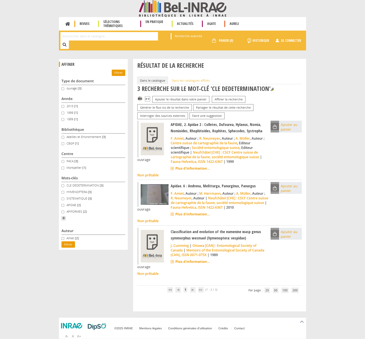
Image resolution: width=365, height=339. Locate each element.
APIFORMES (75, 211)
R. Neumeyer (209, 138)
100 (284, 290)
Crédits (223, 328)
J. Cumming (180, 245)
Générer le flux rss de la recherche (164, 107)
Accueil (67, 24)
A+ (79, 336)
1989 (70, 119)
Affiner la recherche (229, 99)
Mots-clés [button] (69, 178)
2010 (70, 106)
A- (66, 336)
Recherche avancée (188, 36)
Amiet (71, 238)
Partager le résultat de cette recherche (223, 107)
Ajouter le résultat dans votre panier (181, 99)
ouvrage (72, 88)
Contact (239, 328)
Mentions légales (150, 328)
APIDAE (72, 205)
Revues (85, 23)
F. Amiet (177, 138)
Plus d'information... (192, 168)
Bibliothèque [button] (72, 129)
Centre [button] (67, 153)
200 (295, 290)
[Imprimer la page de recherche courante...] (140, 98)
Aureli (234, 23)
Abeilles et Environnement (84, 137)
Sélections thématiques (113, 23)
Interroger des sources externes (162, 116)
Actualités (185, 23)
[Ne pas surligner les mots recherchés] (272, 89)
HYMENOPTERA (77, 192)
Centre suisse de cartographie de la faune (204, 143)
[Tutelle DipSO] (98, 326)
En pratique (154, 21)
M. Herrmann (210, 193)
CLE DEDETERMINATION (83, 185)
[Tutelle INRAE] (72, 325)
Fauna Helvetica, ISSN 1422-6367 (197, 161)
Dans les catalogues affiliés (191, 80)
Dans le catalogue (152, 80)
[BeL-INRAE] (182, 8)
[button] (63, 218)
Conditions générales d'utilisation (190, 328)
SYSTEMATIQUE (77, 198)
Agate (211, 23)
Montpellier (74, 168)
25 (267, 290)
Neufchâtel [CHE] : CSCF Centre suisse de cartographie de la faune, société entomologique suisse (215, 154)
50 (275, 290)
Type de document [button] (77, 80)
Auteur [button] (67, 230)
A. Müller (243, 138)
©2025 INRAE (123, 328)
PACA (70, 161)
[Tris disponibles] (147, 99)
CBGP (71, 143)
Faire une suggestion (207, 116)
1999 (70, 113)
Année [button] (67, 98)
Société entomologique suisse (216, 147)
